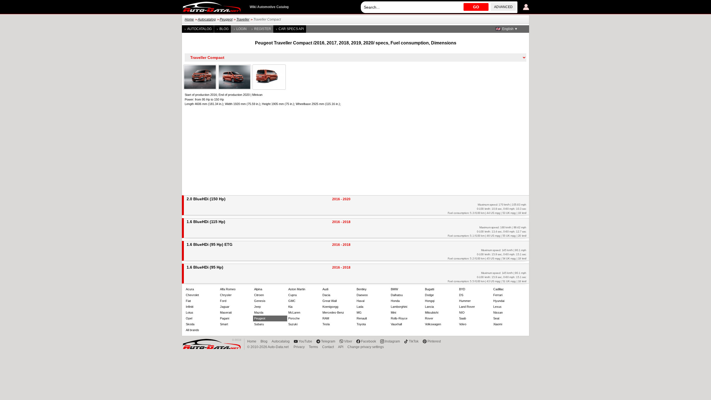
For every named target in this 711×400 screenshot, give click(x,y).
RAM (325, 318)
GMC (292, 300)
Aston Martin (296, 289)
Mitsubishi (431, 312)
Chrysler (226, 295)
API (340, 347)
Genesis (260, 300)
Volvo (462, 324)
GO (476, 7)
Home (189, 19)
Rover (429, 318)
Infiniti (189, 306)
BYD (462, 289)
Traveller (242, 19)
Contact (328, 347)
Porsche (294, 318)
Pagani (224, 318)
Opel (189, 318)
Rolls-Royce (399, 318)
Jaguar (224, 306)
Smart (224, 324)
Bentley (362, 289)
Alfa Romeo (228, 289)
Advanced (503, 7)
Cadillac (498, 289)
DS (461, 295)
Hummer (465, 300)
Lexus (497, 306)
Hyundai (498, 300)
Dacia (326, 295)
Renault (362, 318)
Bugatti (429, 289)
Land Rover (467, 306)
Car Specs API (291, 29)
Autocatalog (207, 19)
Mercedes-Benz (333, 312)
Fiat (188, 300)
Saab (462, 318)
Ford (223, 300)
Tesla (326, 324)
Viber (348, 341)
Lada (360, 306)
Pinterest (434, 341)
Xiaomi (497, 324)
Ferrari (497, 295)
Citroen (259, 295)
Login (241, 29)
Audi (325, 289)
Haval (360, 300)
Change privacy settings (365, 347)
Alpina (258, 289)
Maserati (226, 312)
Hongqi (429, 300)
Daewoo (362, 295)
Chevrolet (192, 295)
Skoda (190, 324)
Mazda (258, 312)
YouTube (305, 341)
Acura (190, 289)
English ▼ (510, 29)
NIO (462, 312)
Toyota (361, 324)
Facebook (368, 341)
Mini (393, 312)
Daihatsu (397, 295)
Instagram (392, 341)
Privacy (299, 347)
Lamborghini (399, 306)
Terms (313, 347)
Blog (224, 29)
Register (262, 29)
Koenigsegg (330, 306)
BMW (394, 289)
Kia (290, 306)
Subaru (259, 324)
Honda (395, 300)
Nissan (498, 312)
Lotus (189, 312)
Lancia (429, 306)
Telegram (328, 341)
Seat (496, 318)
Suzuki (292, 324)
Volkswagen (433, 324)
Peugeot (226, 19)
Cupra (292, 295)
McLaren (294, 312)
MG (359, 312)
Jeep (257, 306)
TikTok (414, 341)
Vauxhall (396, 324)
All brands (192, 330)
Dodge (429, 295)
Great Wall (329, 300)
